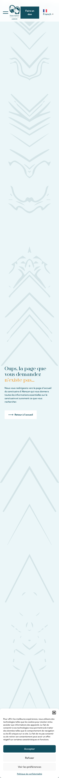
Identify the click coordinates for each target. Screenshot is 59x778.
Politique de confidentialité (29, 774)
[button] (54, 712)
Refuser (29, 757)
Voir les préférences (29, 766)
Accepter (29, 748)
